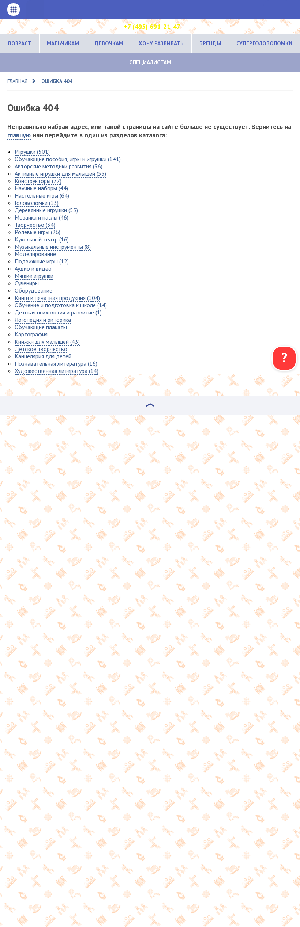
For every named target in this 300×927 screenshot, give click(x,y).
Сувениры (27, 283)
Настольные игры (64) (42, 195)
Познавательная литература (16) (56, 363)
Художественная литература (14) (56, 370)
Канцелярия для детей (43, 356)
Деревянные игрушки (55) (46, 210)
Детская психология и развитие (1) (58, 312)
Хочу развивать (161, 43)
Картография (31, 334)
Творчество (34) (35, 224)
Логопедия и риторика (43, 319)
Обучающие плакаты (41, 327)
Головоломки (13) (37, 202)
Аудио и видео (33, 268)
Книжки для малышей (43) (47, 341)
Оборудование (33, 290)
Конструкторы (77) (38, 180)
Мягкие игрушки (34, 275)
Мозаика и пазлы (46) (41, 217)
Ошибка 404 (56, 81)
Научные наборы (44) (41, 188)
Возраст (19, 43)
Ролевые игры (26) (37, 232)
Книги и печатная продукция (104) (57, 297)
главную (19, 135)
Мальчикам (63, 43)
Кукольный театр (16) (42, 239)
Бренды (210, 43)
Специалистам (150, 62)
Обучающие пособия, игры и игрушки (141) (68, 159)
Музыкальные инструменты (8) (53, 246)
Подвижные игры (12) (42, 261)
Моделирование (35, 254)
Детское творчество (41, 348)
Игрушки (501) (32, 151)
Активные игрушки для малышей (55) (60, 173)
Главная (17, 81)
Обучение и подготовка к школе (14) (61, 305)
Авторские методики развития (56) (58, 166)
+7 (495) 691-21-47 (152, 26)
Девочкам (109, 43)
